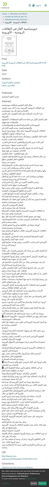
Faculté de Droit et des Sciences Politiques (17, 16)
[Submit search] (29, 5)
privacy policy (31, 478)
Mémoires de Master (18, 13)
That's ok (42, 483)
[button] (33, 5)
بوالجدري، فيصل (8, 85)
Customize (5, 483)
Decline (34, 483)
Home (4, 13)
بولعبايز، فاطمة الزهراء (11, 82)
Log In (38, 5)
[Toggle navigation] (45, 5)
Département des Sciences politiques (17, 19)
